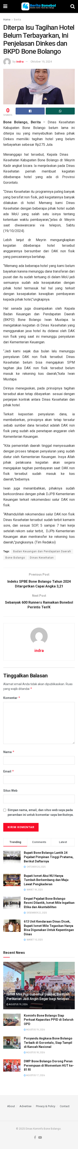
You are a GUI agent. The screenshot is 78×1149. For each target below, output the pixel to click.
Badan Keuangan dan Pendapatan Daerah (42, 551)
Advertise (25, 1106)
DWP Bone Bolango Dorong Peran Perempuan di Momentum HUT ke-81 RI (49, 1065)
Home (6, 19)
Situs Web (10, 790)
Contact (65, 1106)
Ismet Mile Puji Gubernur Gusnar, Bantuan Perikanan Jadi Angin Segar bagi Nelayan (37, 996)
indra (20, 61)
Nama (9, 752)
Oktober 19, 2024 (41, 61)
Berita (17, 19)
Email (8, 771)
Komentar (11, 698)
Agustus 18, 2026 (35, 1052)
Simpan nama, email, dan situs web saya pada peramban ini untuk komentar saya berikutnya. (41, 812)
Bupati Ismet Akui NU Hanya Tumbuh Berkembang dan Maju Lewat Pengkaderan (46, 880)
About (11, 1106)
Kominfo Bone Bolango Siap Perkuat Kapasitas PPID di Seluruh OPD (48, 1020)
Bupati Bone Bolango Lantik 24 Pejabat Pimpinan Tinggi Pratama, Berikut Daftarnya (48, 857)
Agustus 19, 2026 (18, 1004)
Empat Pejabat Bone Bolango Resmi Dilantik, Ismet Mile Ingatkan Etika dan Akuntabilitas (49, 903)
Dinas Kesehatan (42, 557)
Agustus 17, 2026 (35, 1075)
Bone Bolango (15, 557)
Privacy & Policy (45, 1106)
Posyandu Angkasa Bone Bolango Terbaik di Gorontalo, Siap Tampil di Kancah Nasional (48, 1043)
